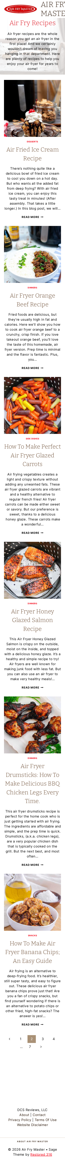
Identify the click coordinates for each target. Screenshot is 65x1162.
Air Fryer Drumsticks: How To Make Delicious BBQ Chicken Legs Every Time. (32, 784)
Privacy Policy (19, 1120)
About (24, 1115)
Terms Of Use (46, 1120)
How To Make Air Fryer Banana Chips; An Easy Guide (32, 952)
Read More (32, 217)
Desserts (32, 141)
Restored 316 (41, 1155)
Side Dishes (32, 438)
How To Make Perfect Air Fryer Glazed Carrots (32, 455)
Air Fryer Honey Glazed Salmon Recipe (32, 620)
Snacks (32, 935)
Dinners (32, 287)
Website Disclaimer (32, 1125)
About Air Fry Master (32, 1141)
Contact (39, 1115)
